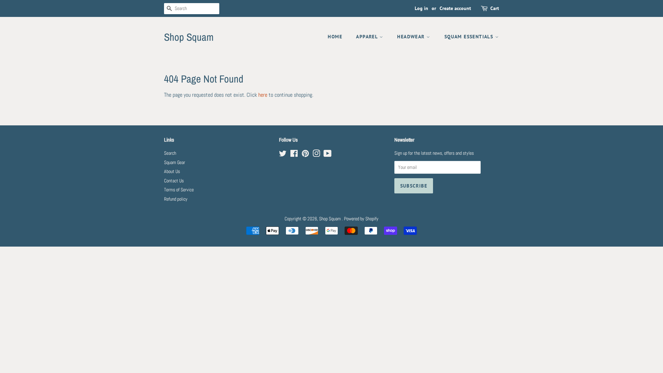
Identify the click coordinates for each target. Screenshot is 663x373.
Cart (494, 8)
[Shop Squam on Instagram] (316, 155)
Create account (455, 8)
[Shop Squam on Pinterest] (305, 155)
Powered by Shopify (361, 219)
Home (335, 37)
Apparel (367, 37)
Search (170, 153)
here (262, 94)
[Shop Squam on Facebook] (294, 155)
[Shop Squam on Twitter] (283, 155)
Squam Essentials (469, 37)
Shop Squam (188, 37)
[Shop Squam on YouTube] (328, 155)
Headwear (411, 37)
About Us (172, 171)
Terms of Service (179, 190)
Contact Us (174, 181)
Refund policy (176, 199)
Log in (421, 8)
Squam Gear (174, 162)
